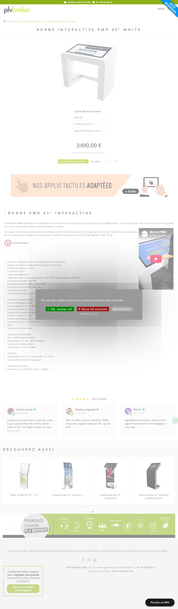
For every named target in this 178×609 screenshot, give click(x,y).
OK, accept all (61, 309)
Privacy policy (89, 314)
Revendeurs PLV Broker (169, 8)
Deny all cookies (94, 309)
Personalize (122, 309)
